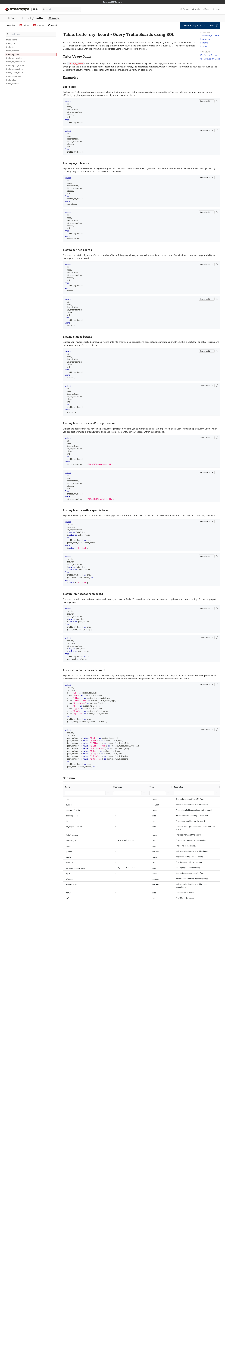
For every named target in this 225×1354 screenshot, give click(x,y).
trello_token (11, 80)
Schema (204, 42)
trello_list (10, 47)
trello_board (11, 39)
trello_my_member (14, 58)
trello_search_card (14, 76)
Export (203, 46)
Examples (205, 39)
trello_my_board (13, 54)
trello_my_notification (15, 61)
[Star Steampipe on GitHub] (54, 18)
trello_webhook (12, 83)
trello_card (10, 43)
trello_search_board (14, 72)
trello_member (12, 50)
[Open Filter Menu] (108, 793)
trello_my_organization (16, 65)
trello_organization (14, 69)
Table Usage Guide (209, 35)
